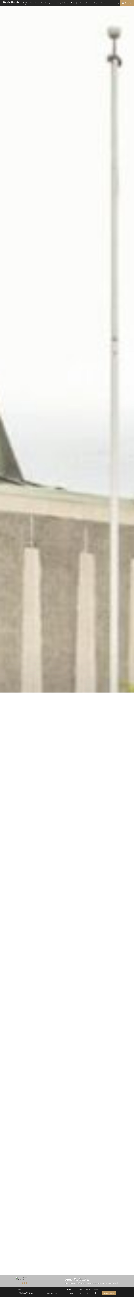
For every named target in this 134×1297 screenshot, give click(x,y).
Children (96, 1289)
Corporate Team (99, 3)
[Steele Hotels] (11, 3)
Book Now (128, 3)
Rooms (80, 1289)
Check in (48, 1290)
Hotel (19, 1289)
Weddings (74, 3)
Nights (69, 1289)
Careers (88, 3)
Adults (88, 1289)
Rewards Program (47, 3)
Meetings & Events (62, 3)
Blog (81, 3)
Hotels (25, 3)
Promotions (34, 3)
